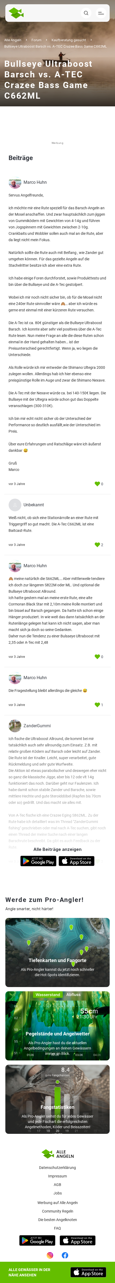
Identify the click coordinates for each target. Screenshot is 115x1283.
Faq (57, 1228)
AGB (57, 1184)
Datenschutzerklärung (57, 1167)
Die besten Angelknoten (57, 1220)
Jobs (57, 1193)
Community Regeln (57, 1211)
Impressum (57, 1176)
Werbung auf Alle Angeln (57, 1203)
